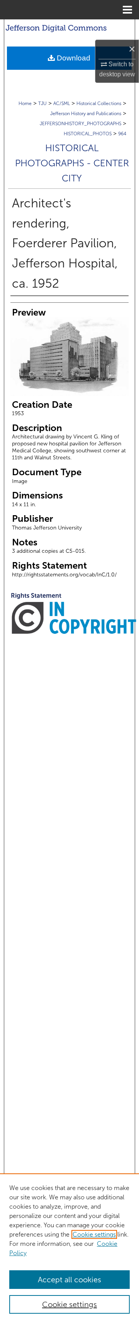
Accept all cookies (69, 1279)
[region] (69, 1248)
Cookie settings (94, 1234)
